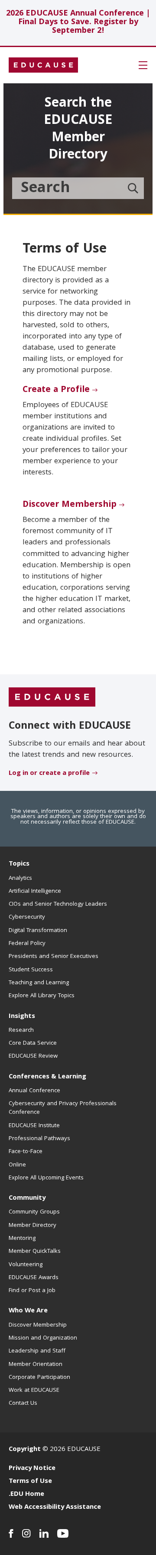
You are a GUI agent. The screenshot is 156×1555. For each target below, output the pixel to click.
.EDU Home (26, 1494)
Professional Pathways (39, 1139)
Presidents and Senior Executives (53, 956)
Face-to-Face (25, 1152)
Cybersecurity (27, 917)
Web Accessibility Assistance (55, 1507)
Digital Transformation (38, 931)
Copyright (25, 1449)
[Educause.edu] (52, 697)
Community (27, 1198)
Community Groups (34, 1212)
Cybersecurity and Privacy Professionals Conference (63, 1108)
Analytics (20, 878)
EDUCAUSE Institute (34, 1126)
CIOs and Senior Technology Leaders (58, 904)
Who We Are (28, 1311)
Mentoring (22, 1238)
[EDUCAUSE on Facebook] (11, 1533)
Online (17, 1165)
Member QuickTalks (35, 1251)
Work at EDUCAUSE (34, 1390)
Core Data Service (33, 1043)
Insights (22, 1016)
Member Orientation (35, 1364)
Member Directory (32, 1225)
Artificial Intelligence (35, 891)
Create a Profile (56, 390)
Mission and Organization (43, 1338)
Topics (19, 864)
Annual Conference (34, 1091)
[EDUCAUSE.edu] (43, 65)
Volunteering (25, 1265)
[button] (143, 65)
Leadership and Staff (37, 1351)
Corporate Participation (39, 1377)
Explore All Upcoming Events (46, 1178)
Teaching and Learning (39, 983)
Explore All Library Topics (42, 996)
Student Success (31, 970)
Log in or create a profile (49, 773)
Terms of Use (30, 1481)
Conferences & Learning (47, 1077)
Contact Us (23, 1403)
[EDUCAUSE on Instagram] (26, 1533)
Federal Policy (27, 943)
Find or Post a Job (32, 1291)
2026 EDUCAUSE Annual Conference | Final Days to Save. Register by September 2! (78, 22)
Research (21, 1030)
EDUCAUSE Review (33, 1056)
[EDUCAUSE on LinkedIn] (44, 1533)
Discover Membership (70, 505)
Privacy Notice (32, 1468)
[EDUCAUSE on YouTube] (63, 1533)
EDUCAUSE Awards (33, 1278)
